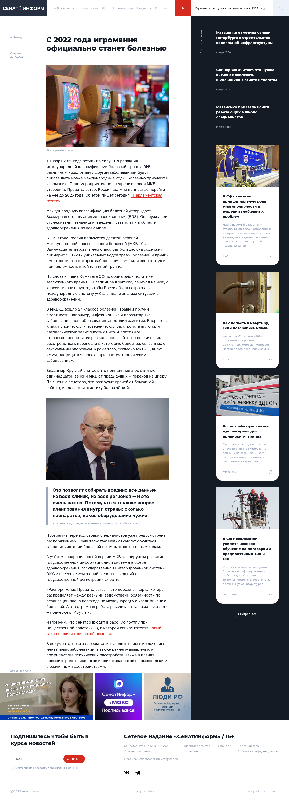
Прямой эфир (123, 8)
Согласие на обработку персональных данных (47, 767)
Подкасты (144, 8)
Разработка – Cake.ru (263, 791)
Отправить (74, 758)
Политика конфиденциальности (260, 751)
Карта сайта (145, 791)
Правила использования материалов (151, 759)
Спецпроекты (88, 8)
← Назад (16, 37)
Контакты (161, 8)
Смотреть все (247, 614)
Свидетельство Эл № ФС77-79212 (147, 745)
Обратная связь (248, 745)
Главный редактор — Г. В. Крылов (207, 745)
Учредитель (192, 751)
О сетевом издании (138, 751)
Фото (105, 8)
